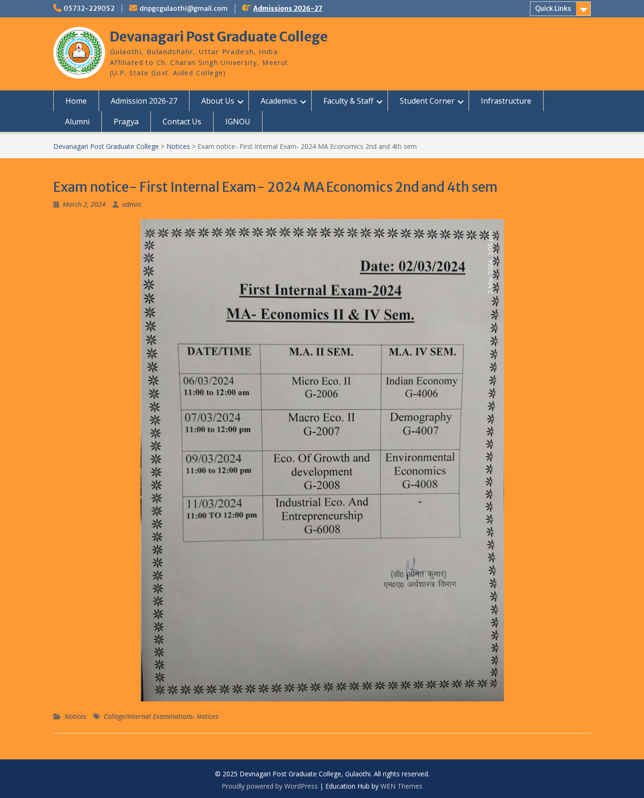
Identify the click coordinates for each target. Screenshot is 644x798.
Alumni (77, 121)
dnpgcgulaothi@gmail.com (184, 8)
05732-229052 (89, 8)
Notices (75, 716)
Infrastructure (506, 101)
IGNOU (237, 121)
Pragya (126, 121)
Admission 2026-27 (144, 101)
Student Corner (427, 101)
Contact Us (182, 121)
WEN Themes (401, 786)
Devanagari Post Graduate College (219, 36)
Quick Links (553, 8)
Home (76, 101)
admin (131, 204)
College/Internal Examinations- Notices (161, 716)
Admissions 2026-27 (287, 8)
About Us (217, 101)
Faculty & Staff (348, 101)
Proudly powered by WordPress (270, 786)
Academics (279, 101)
